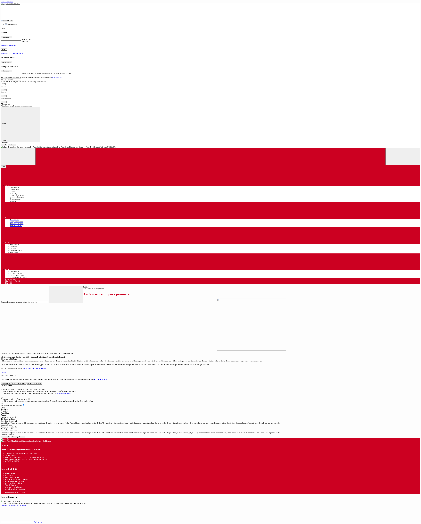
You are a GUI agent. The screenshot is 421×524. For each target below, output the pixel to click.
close (3, 166)
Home (85, 287)
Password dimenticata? (9, 45)
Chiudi (4, 90)
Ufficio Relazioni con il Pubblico (16, 479)
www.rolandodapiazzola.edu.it (11, 405)
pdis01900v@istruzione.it (27, 457)
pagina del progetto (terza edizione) (35, 368)
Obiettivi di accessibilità (13, 483)
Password (25, 41)
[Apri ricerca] (402, 156)
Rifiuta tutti (18, 383)
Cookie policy (10, 473)
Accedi (4, 28)
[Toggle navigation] (18, 156)
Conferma (12, 145)
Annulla (4, 145)
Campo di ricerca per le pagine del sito (14, 302)
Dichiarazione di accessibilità (15, 481)
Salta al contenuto (7, 2)
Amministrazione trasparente (15, 489)
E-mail (24, 73)
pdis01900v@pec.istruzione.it (28, 459)
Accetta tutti (34, 383)
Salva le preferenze (18, 437)
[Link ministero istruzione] (10, 4)
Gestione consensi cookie (14, 487)
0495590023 (12, 455)
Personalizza (6, 383)
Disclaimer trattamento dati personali (13, 505)
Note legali (9, 475)
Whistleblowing (10, 485)
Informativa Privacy (12, 477)
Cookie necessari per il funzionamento (14, 399)
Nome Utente (26, 39)
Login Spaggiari (57, 77)
